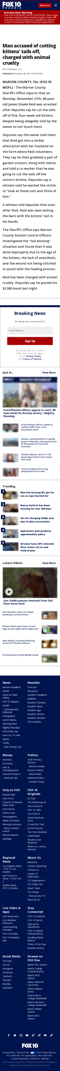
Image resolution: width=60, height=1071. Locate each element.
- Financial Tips (10, 777)
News (7, 683)
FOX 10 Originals (34, 792)
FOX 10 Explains (11, 701)
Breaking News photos (35, 939)
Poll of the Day (10, 731)
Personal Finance (11, 774)
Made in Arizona (11, 820)
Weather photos (36, 948)
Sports (6, 739)
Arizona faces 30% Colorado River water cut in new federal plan (37, 547)
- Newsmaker (34, 774)
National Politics (36, 777)
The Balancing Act (37, 802)
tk (33, 1035)
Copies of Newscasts (33, 875)
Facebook (8, 972)
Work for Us (34, 899)
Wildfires (32, 698)
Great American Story (36, 819)
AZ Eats (32, 798)
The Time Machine (37, 832)
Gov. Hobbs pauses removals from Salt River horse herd (28, 602)
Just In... (8, 372)
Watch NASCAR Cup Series (36, 983)
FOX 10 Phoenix (10, 69)
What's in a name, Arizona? (37, 848)
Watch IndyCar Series (35, 990)
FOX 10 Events (35, 920)
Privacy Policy (33, 356)
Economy (7, 763)
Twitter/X (7, 976)
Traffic (6, 742)
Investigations (10, 816)
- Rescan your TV (36, 895)
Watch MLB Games (34, 977)
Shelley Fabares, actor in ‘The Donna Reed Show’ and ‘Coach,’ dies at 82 (37, 457)
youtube (27, 1035)
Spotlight (7, 838)
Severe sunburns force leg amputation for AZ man (34, 470)
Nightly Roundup (11, 727)
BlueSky (7, 983)
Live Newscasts (11, 916)
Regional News (9, 859)
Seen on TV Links (11, 735)
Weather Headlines (37, 694)
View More (49, 372)
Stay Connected (35, 910)
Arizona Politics (35, 770)
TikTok (6, 964)
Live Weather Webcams (9, 922)
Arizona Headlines (12, 687)
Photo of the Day (37, 944)
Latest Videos (12, 563)
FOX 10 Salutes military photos (35, 932)
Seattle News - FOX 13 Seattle (10, 887)
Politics (33, 755)
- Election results (36, 766)
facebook (8, 1035)
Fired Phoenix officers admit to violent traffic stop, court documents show (36, 427)
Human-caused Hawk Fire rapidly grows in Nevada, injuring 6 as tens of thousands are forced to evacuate (39, 442)
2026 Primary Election (34, 761)
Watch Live (45, 5)
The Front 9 (34, 813)
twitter (14, 1035)
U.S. (20, 69)
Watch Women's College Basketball (37, 1004)
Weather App (34, 710)
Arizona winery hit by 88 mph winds (20, 654)
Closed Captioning (37, 866)
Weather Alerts (35, 706)
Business (7, 759)
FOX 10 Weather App (11, 939)
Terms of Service (32, 359)
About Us (34, 857)
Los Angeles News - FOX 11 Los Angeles (12, 868)
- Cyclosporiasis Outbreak (11, 711)
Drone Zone (9, 812)
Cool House (9, 808)
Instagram (8, 968)
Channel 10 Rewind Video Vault (12, 804)
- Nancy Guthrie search (11, 830)
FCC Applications (36, 880)
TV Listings (33, 891)
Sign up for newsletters (34, 925)
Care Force (8, 798)
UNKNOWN (34, 835)
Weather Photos (36, 714)
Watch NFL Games (37, 964)
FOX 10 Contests (36, 916)
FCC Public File (35, 884)
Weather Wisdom (36, 717)
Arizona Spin (9, 794)
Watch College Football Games (36, 970)
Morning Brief (10, 723)
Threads (7, 980)
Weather (34, 683)
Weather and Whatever (34, 841)
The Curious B (35, 806)
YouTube (7, 960)
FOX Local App (10, 933)
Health (6, 705)
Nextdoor (7, 987)
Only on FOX (11, 790)
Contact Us (33, 869)
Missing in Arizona (12, 824)
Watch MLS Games (33, 1017)
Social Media (11, 956)
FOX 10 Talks (34, 809)
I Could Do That (36, 824)
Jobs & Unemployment (11, 769)
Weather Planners (37, 702)
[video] (30, 582)
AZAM (6, 691)
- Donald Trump (36, 781)
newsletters (51, 1035)
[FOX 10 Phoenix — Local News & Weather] (12, 5)
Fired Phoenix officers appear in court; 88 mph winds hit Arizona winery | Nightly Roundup (30, 413)
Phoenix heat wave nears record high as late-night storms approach (20, 627)
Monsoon (33, 691)
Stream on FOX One (35, 958)
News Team (34, 888)
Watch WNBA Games (35, 1010)
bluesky (39, 1035)
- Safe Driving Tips (12, 746)
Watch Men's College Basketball (37, 997)
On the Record (35, 828)
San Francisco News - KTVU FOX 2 (12, 878)
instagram (21, 1035)
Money (7, 755)
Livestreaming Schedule (10, 928)
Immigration (9, 716)
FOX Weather (34, 721)
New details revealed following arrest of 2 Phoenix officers (19, 642)
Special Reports (11, 834)
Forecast (32, 687)
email (45, 1035)
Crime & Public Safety (10, 696)
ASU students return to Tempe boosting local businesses (18, 613)
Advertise (32, 862)
